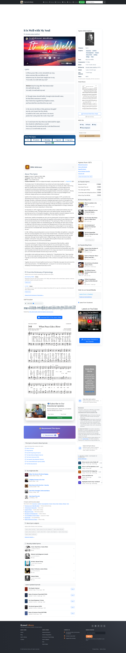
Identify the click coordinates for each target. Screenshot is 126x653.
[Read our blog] (104, 626)
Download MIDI (90, 136)
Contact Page (85, 438)
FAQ (43, 641)
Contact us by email (70, 636)
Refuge (64, 503)
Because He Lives (29, 511)
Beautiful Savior (82, 169)
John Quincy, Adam (29, 276)
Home (46, 2)
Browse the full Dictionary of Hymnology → (34, 295)
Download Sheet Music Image (90, 113)
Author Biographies (46, 634)
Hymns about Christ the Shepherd (44, 529)
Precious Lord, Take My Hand (32, 506)
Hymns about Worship (58, 529)
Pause (88, 124)
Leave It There (28, 509)
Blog (64, 2)
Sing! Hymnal (29, 450)
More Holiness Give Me (84, 171)
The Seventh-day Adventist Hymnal (35, 459)
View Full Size (90, 116)
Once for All (81, 173)
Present (50, 143)
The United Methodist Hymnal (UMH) (35, 461)
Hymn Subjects (45, 639)
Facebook (36, 140)
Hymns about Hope (63, 531)
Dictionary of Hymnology (48, 637)
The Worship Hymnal (31, 464)
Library (52, 2)
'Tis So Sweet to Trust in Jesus (32, 515)
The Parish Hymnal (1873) (32, 457)
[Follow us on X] (92, 626)
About (70, 2)
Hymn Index (45, 644)
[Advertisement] (63, 14)
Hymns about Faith (41, 531)
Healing (60, 503)
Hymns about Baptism (52, 531)
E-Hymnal (58, 2)
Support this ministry (71, 638)
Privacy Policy (95, 649)
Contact (76, 2)
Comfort (39, 503)
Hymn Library (23, 637)
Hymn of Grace (30, 448)
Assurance (34, 503)
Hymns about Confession (30, 534)
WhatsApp (47, 140)
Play (82, 124)
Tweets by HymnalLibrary (85, 297)
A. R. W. (26, 286)
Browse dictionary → (83, 458)
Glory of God (55, 503)
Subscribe (59, 417)
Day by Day (27, 517)
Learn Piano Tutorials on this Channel (90, 340)
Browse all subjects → (29, 537)
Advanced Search (46, 632)
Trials (68, 503)
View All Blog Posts (90, 240)
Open (72, 589)
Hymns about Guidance (30, 531)
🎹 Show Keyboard (85, 128)
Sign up (89, 636)
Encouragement (45, 503)
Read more (27, 282)
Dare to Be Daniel (82, 167)
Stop (95, 124)
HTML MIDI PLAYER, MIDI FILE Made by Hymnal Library (41, 311)
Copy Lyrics (70, 140)
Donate (82, 2)
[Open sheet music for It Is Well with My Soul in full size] (89, 97)
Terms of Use (103, 649)
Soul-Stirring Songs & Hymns (33, 452)
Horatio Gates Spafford (33, 34)
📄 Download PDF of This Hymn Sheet (49, 317)
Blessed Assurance (83, 164)
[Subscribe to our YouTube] (95, 626)
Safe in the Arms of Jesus (31, 519)
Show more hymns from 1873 (85, 176)
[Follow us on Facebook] (98, 626)
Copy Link (58, 140)
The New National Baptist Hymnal (34, 455)
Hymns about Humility (30, 529)
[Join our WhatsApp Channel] (101, 626)
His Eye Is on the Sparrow (31, 513)
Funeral (50, 503)
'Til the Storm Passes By (31, 508)
